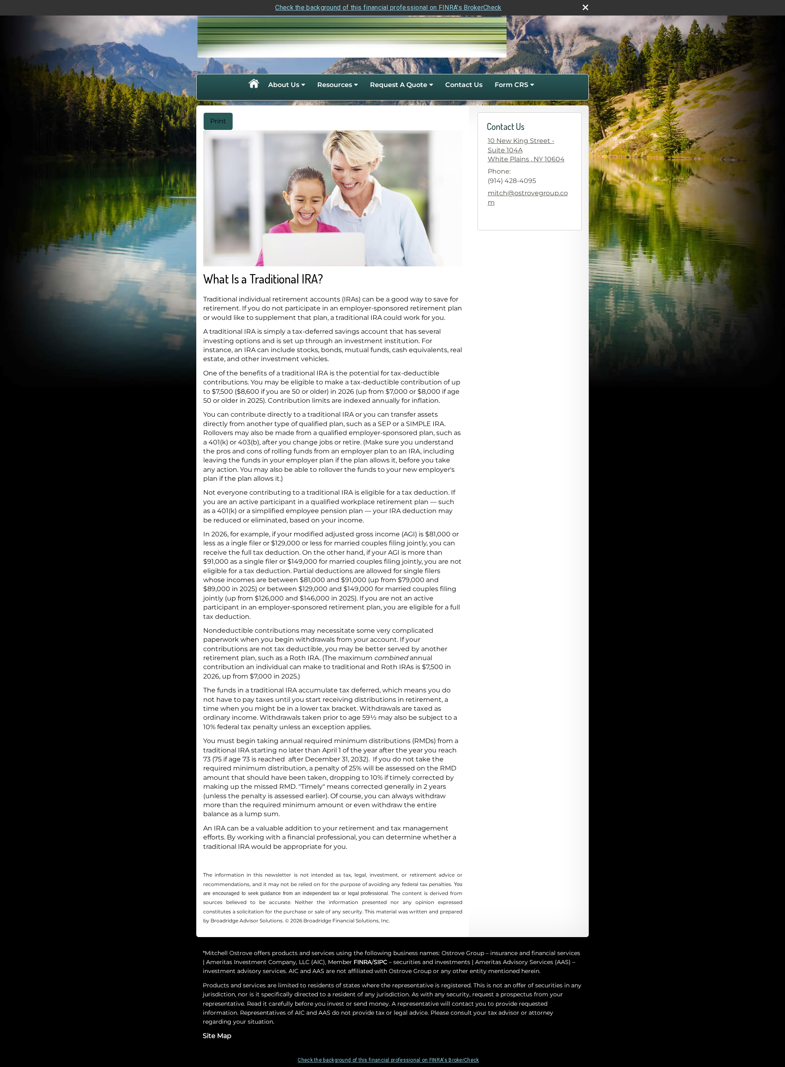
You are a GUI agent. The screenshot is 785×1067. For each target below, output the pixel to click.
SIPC (380, 962)
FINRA (363, 962)
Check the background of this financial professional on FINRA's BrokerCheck (388, 7)
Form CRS (511, 85)
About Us (283, 85)
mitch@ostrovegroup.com (528, 197)
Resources (334, 85)
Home (253, 85)
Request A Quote (398, 85)
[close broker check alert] (585, 7)
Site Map (217, 1036)
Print (218, 121)
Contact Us (463, 85)
